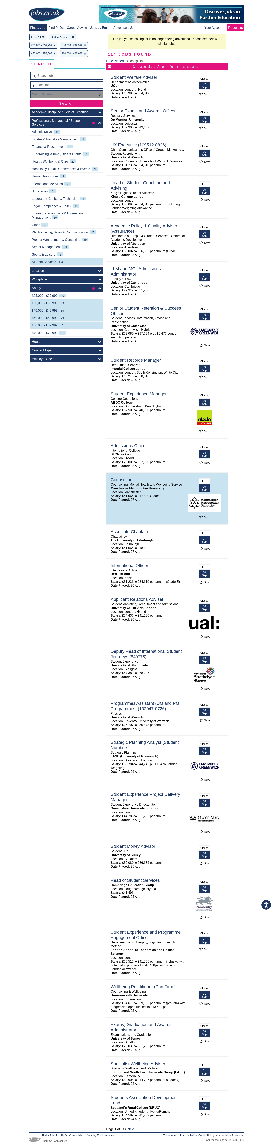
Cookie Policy (206, 1135)
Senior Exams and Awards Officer (143, 110)
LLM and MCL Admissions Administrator (136, 271)
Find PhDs (56, 27)
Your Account (213, 27)
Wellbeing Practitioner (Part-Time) (143, 986)
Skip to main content (16, 3)
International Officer (129, 565)
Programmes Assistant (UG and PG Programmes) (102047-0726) (145, 706)
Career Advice (77, 27)
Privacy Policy (188, 1135)
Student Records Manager (136, 360)
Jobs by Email (100, 27)
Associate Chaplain (129, 531)
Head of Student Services (135, 880)
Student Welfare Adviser (134, 77)
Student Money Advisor (133, 846)
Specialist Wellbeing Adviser (138, 1063)
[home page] (47, 15)
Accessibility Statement (230, 1135)
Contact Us (60, 1140)
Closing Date (136, 61)
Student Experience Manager (139, 393)
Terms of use (170, 1135)
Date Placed (115, 61)
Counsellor (121, 479)
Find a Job (37, 27)
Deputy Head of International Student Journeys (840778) (146, 654)
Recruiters (235, 27)
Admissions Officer (129, 445)
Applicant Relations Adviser (137, 599)
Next (131, 1129)
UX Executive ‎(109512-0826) (138, 144)
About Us (47, 1140)
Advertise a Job (124, 27)
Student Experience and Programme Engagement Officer (146, 935)
